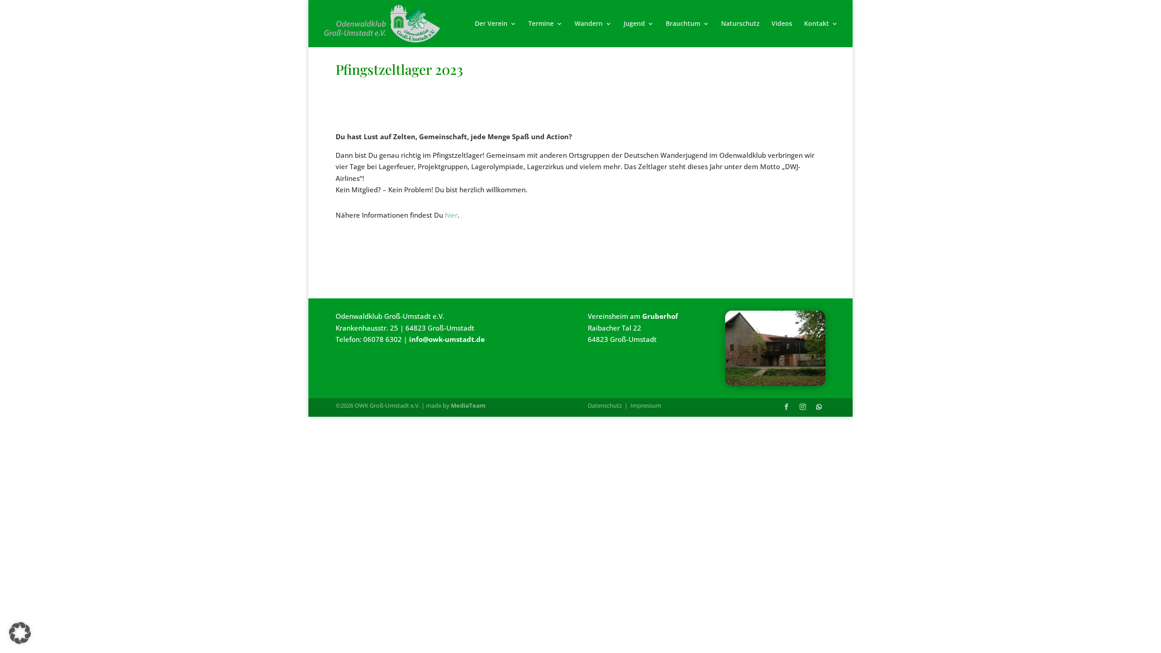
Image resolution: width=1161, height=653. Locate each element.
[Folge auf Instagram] (802, 406)
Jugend (634, 24)
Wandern (589, 24)
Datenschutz (605, 405)
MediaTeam (468, 405)
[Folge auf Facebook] (786, 406)
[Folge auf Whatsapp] (819, 406)
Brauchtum (683, 24)
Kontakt (816, 24)
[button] (20, 633)
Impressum (645, 405)
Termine (541, 24)
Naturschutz (740, 24)
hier (451, 214)
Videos (781, 24)
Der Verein (491, 24)
